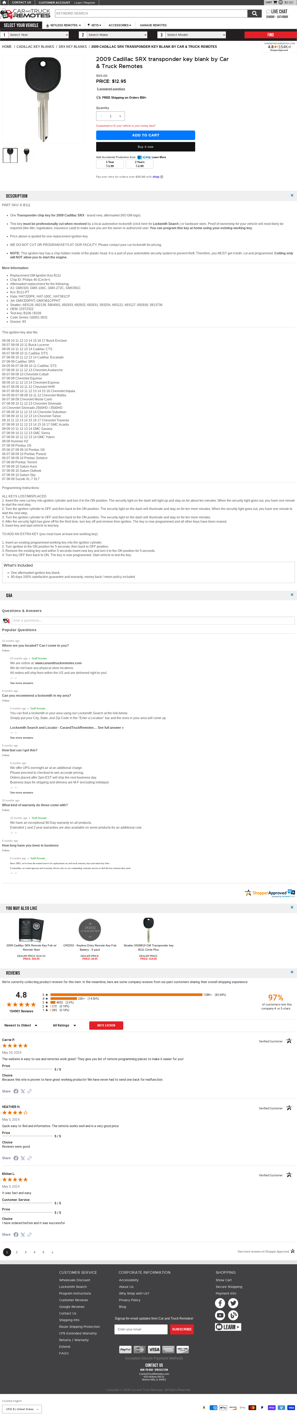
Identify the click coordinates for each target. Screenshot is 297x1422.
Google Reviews (71, 1307)
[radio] (148, 994)
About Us (126, 1287)
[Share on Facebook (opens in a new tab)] (16, 1092)
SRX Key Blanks (73, 46)
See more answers (21, 683)
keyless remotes (64, 25)
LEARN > (231, 1327)
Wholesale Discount (74, 1280)
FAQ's (64, 1353)
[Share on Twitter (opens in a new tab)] (22, 1091)
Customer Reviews (73, 1300)
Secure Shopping (229, 1287)
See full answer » (111, 727)
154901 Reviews (24, 1011)
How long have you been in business (30, 845)
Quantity (102, 108)
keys (95, 25)
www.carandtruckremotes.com (58, 663)
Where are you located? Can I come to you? (35, 645)
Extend (64, 1347)
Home (7, 46)
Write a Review (106, 1025)
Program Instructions (75, 1293)
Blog (122, 1307)
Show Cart (224, 1280)
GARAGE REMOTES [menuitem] (153, 25)
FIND (271, 35)
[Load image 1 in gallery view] (10, 155)
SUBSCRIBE (182, 1329)
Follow (5, 650)
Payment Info (226, 1293)
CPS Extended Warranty (78, 1333)
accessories (119, 25)
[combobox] (151, 13)
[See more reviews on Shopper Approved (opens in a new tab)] (29, 1091)
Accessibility (129, 1280)
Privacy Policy (129, 1300)
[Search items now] (254, 13)
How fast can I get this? (20, 750)
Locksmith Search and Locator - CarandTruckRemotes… (54, 727)
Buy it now (146, 146)
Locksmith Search (166, 224)
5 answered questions (111, 88)
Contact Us (67, 1313)
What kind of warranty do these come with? (35, 805)
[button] (11, 678)
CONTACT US (21, 2)
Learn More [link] (159, 157)
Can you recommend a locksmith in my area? (36, 695)
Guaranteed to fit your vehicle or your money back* (126, 125)
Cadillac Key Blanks (35, 46)
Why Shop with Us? (134, 1293)
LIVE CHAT (279, 12)
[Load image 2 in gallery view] (26, 155)
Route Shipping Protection (79, 1327)
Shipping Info (69, 1320)
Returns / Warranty (74, 1340)
